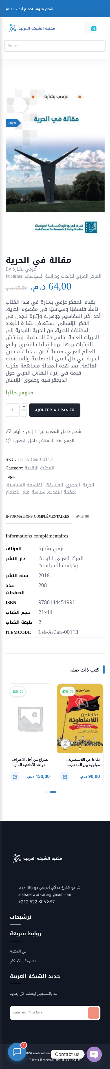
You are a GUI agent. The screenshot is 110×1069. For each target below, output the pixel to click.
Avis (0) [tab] (82, 516)
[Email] (89, 10)
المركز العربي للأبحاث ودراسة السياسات (63, 276)
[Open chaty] (94, 1054)
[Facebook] (57, 10)
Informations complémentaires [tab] (37, 516)
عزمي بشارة (24, 269)
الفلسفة (54, 485)
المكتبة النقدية (39, 468)
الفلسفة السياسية (25, 485)
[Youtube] (79, 10)
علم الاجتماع (17, 492)
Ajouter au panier (55, 410)
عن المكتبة (18, 952)
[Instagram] (68, 10)
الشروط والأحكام (23, 961)
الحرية (88, 485)
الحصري (73, 485)
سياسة (38, 492)
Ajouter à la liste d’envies (20, 105)
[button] (94, 98)
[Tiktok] (100, 10)
